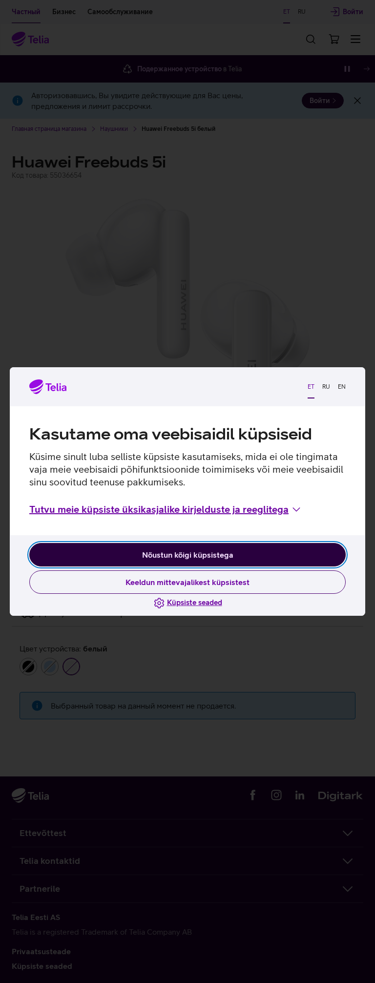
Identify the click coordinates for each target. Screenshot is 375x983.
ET (311, 386)
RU (326, 386)
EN (342, 386)
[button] (165, 509)
